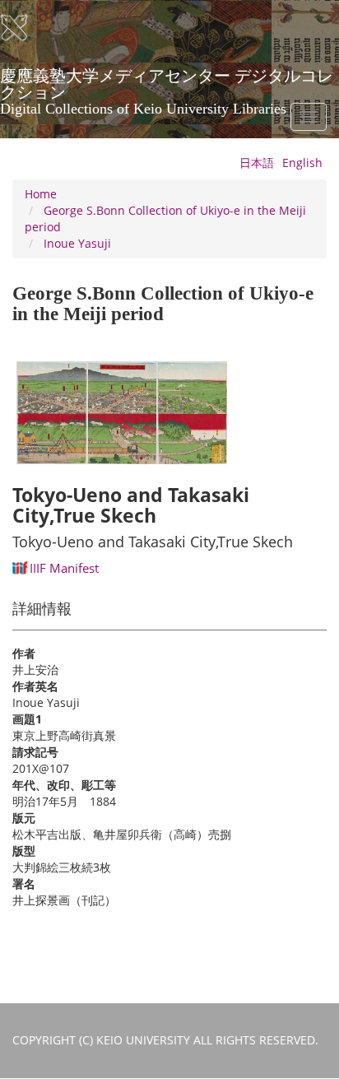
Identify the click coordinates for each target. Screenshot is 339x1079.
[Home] (24, 28)
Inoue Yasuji (77, 243)
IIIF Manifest (64, 568)
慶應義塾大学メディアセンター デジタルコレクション (166, 81)
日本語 (256, 162)
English (302, 162)
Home (41, 194)
